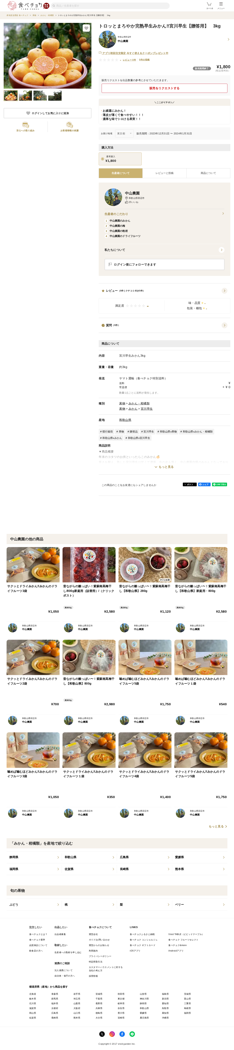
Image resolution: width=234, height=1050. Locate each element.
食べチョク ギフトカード (142, 945)
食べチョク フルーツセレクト (183, 940)
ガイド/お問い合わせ (99, 940)
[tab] (164, 173)
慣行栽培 (107, 431)
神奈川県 (144, 998)
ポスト (190, 484)
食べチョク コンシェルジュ (144, 940)
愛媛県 (143, 1013)
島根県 (187, 1008)
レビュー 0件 (129, 60)
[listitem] (34, 857)
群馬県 (54, 998)
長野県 (99, 1003)
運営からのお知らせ (99, 945)
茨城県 (187, 994)
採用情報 (93, 976)
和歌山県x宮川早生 (139, 437)
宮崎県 (121, 1017)
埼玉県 (76, 998)
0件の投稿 (144, 59)
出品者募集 (60, 934)
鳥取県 (165, 1008)
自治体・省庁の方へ (64, 976)
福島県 (165, 994)
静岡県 (143, 1003)
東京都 (121, 998)
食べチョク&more (177, 945)
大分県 (99, 1017)
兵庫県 (99, 1008)
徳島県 (99, 1013)
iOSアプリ (135, 950)
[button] (164, 300)
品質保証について (38, 945)
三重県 (187, 1003)
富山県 (187, 998)
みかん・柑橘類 (139, 403)
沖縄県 (165, 1017)
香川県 (121, 1013)
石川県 (32, 1003)
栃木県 (32, 998)
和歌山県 (125, 419)
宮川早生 (147, 408)
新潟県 (165, 998)
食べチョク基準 (37, 940)
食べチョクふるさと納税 (142, 934)
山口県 (76, 1013)
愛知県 (165, 1003)
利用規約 (93, 950)
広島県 (54, 1013)
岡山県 (32, 1013)
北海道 (32, 994)
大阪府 (76, 1008)
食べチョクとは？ (38, 934)
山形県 (143, 994)
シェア (205, 484)
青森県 (54, 994)
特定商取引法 (95, 961)
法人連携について (63, 970)
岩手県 (76, 994)
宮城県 (99, 994)
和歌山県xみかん (112, 437)
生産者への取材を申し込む (68, 952)
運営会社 (93, 934)
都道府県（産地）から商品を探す (48, 986)
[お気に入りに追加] (86, 28)
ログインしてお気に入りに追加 (50, 113)
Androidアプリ (176, 950)
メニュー (221, 8)
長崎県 (54, 1017)
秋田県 (121, 994)
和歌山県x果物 (168, 431)
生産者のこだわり (116, 213)
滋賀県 (32, 1008)
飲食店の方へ (36, 950)
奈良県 (121, 1008)
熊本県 (76, 1017)
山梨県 (76, 1003)
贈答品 (134, 431)
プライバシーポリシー (100, 956)
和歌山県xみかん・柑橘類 (198, 431)
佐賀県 (32, 1017)
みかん (133, 408)
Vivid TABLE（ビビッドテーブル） (186, 934)
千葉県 (99, 998)
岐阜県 (121, 1003)
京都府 (54, 1008)
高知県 (165, 1013)
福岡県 (187, 1013)
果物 (122, 403)
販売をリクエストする (165, 88)
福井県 (54, 1003)
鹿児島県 (144, 1017)
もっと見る (166, 466)
